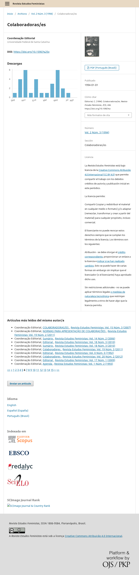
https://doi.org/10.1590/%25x (31, 51)
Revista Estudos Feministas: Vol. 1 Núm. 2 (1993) (83, 363)
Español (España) (17, 410)
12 (41, 370)
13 (44, 370)
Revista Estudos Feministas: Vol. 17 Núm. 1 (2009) (85, 360)
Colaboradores (52, 349)
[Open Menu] (7, 3)
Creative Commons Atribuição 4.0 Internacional (93, 536)
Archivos (22, 13)
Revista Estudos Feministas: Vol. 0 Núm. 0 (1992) (84, 353)
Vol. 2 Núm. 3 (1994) (42, 13)
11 (37, 370)
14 (48, 370)
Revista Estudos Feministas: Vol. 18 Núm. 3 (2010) (85, 342)
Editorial (48, 342)
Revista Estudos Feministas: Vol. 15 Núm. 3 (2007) (101, 327)
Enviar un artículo (20, 383)
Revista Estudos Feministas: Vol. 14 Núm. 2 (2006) (85, 338)
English (11, 405)
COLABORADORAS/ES (56, 327)
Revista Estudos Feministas (28, 3)
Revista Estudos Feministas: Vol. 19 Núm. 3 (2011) (93, 349)
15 (52, 370)
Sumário (48, 338)
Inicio (10, 13)
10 (34, 370)
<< (8, 370)
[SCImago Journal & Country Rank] (28, 506)
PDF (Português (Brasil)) (103, 67)
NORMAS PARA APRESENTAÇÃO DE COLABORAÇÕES (74, 331)
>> (57, 370)
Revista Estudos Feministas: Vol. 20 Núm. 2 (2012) (93, 356)
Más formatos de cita (98, 115)
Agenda (48, 363)
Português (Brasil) (18, 416)
